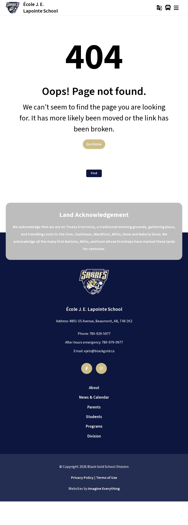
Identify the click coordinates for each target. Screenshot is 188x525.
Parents (94, 407)
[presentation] (176, 8)
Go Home (94, 144)
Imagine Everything (104, 488)
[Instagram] (101, 368)
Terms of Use (106, 477)
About (94, 388)
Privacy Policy (82, 477)
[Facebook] (86, 368)
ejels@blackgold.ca (99, 351)
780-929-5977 (100, 333)
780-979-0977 (112, 342)
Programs (94, 426)
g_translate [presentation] (159, 8)
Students (94, 417)
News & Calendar (94, 397)
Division (94, 436)
